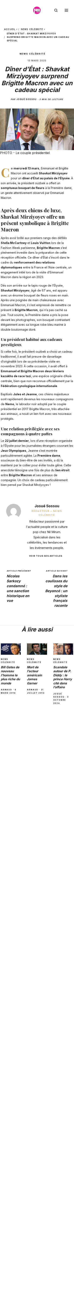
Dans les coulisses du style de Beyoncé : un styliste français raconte (56, 589)
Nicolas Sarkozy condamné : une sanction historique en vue (19, 586)
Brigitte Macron (48, 248)
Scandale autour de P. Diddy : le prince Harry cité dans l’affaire (62, 677)
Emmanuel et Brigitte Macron (22, 371)
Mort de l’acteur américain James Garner (34, 675)
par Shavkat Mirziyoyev (33, 485)
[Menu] (66, 10)
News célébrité (32, 29)
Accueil (9, 29)
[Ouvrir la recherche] (56, 10)
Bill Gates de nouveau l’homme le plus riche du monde (10, 675)
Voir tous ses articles (45, 556)
